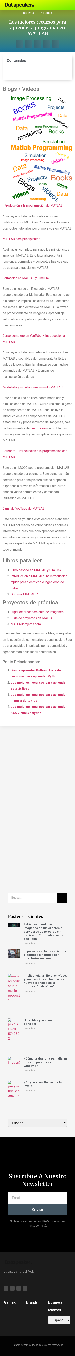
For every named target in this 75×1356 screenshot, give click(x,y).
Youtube (46, 13)
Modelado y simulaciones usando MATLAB (33, 387)
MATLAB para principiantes (21, 239)
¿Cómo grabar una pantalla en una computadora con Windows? (45, 1062)
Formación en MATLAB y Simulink (26, 278)
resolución (38, 428)
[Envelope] (67, 5)
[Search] (62, 898)
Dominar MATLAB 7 (24, 594)
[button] (53, 5)
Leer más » (29, 943)
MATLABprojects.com (26, 624)
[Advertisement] (37, 771)
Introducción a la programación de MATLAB (33, 205)
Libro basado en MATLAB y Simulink (36, 570)
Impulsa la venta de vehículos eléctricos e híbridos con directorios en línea (45, 954)
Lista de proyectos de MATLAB (32, 618)
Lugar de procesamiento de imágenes (37, 612)
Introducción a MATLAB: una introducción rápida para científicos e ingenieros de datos (39, 582)
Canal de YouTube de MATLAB (24, 508)
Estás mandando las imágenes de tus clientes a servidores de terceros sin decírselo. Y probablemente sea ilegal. (43, 932)
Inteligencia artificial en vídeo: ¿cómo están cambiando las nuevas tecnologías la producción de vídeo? (45, 981)
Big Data (28, 13)
